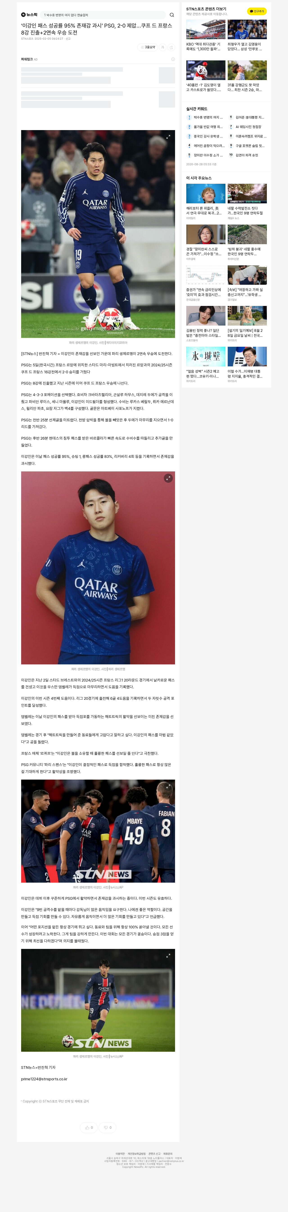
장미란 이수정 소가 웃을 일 (209, 155)
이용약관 (120, 1153)
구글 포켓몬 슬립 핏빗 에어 (251, 146)
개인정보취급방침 (137, 1153)
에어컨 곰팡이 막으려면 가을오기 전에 (209, 146)
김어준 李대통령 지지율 (251, 117)
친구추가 (257, 11)
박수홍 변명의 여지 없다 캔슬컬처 (209, 117)
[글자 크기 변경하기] (162, 47)
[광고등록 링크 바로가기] (173, 59)
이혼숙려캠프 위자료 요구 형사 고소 (251, 136)
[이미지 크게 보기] (168, 136)
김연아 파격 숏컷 (247, 155)
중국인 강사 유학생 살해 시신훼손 (209, 136)
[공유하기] (171, 47)
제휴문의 (167, 1153)
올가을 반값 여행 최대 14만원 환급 (209, 127)
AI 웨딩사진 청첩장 (248, 127)
